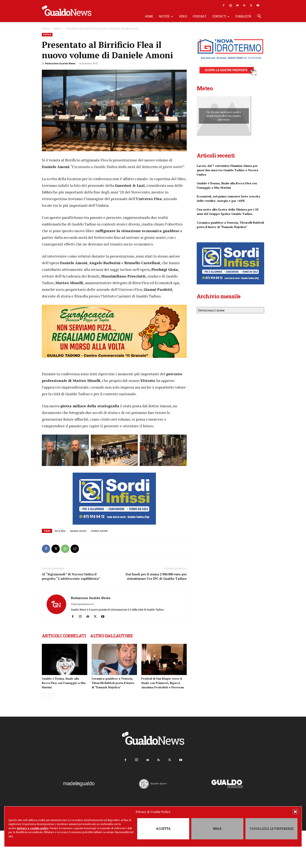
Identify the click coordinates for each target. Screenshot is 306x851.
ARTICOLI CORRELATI (64, 635)
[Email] (75, 549)
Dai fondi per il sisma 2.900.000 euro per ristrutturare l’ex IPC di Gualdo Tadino (156, 576)
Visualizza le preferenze (272, 829)
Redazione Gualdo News (60, 63)
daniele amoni (78, 530)
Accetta (163, 829)
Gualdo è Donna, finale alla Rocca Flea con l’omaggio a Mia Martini (64, 683)
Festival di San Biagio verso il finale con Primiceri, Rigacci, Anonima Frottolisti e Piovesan (162, 683)
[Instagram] (230, 5)
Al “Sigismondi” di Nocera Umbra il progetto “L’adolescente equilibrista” (71, 576)
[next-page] (51, 695)
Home (149, 16)
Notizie (164, 16)
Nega (217, 829)
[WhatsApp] (65, 549)
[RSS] (244, 5)
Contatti (219, 16)
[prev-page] (44, 695)
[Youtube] (258, 5)
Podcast (199, 16)
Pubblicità (243, 16)
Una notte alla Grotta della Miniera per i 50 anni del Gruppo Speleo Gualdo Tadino (227, 211)
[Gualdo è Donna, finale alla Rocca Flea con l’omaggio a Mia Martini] (64, 659)
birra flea (60, 530)
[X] (251, 5)
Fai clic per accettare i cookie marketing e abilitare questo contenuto (223, 115)
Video (183, 16)
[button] (295, 812)
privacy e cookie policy (33, 828)
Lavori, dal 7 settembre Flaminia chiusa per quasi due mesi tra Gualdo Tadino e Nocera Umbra (227, 170)
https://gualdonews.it (82, 604)
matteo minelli (99, 530)
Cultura (57, 28)
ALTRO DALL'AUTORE (111, 635)
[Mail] (237, 5)
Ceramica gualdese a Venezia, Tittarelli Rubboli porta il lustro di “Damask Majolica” (113, 683)
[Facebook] (223, 5)
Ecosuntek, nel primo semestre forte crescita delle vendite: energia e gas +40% (228, 198)
